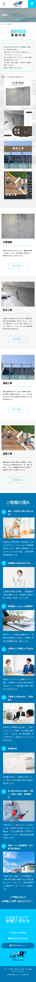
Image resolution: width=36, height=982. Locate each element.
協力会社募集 (28, 969)
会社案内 (11, 969)
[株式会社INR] (18, 4)
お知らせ (14, 971)
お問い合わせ (20, 971)
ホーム (6, 969)
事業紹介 (16, 969)
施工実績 (22, 969)
